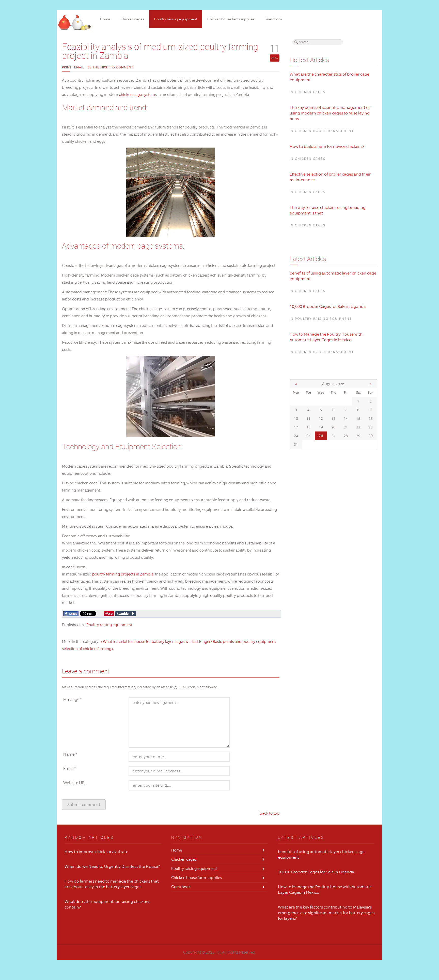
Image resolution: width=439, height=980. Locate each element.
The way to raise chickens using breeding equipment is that (328, 210)
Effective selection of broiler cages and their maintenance (330, 176)
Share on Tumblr (125, 613)
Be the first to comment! (110, 67)
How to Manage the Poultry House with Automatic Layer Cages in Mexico (326, 337)
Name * (70, 754)
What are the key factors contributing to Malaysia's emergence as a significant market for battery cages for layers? (326, 912)
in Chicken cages (307, 92)
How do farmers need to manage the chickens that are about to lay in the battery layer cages (112, 883)
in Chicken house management (322, 131)
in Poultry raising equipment (321, 319)
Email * (69, 768)
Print (67, 67)
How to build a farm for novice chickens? (327, 146)
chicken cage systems (137, 94)
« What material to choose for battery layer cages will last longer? (156, 641)
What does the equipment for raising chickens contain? (107, 904)
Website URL (75, 782)
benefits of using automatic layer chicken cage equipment (333, 275)
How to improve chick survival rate (96, 851)
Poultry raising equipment (109, 624)
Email (79, 67)
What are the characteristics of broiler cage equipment (329, 76)
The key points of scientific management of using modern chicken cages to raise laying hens (330, 113)
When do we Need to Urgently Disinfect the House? (112, 866)
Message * (72, 699)
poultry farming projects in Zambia (122, 574)
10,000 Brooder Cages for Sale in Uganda (328, 306)
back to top (269, 813)
